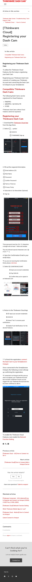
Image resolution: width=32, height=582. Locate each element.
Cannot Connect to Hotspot (11, 518)
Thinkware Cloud (9, 22)
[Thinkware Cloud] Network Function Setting (16, 505)
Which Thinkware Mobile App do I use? (14, 509)
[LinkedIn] (8, 444)
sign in (8, 535)
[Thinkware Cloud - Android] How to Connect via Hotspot (16, 513)
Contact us (16, 560)
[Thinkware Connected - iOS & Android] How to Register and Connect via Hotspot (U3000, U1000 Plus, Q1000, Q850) (16, 500)
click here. (14, 263)
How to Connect (21, 22)
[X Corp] (5, 444)
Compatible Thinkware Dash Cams (14, 55)
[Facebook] (3, 444)
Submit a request (23, 484)
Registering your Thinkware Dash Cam (15, 57)
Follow (5, 45)
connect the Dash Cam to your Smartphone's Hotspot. (15, 362)
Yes (13, 476)
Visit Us (6, 572)
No (19, 476)
